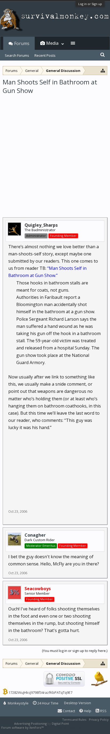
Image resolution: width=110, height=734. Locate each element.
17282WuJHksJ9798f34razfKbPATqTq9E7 (40, 692)
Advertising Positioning (30, 723)
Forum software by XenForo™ (22, 727)
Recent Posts (45, 55)
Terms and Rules (74, 719)
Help (87, 710)
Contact (68, 710)
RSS (103, 710)
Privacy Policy (99, 719)
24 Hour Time (47, 703)
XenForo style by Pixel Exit (63, 727)
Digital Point (60, 723)
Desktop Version (77, 702)
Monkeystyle (18, 703)
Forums (21, 43)
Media (52, 43)
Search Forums (17, 55)
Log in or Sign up (90, 4)
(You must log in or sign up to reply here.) (74, 650)
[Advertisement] (55, 152)
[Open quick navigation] (103, 70)
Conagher (35, 535)
